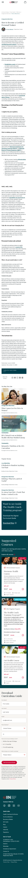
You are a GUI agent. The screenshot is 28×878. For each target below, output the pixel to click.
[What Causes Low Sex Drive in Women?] (14, 396)
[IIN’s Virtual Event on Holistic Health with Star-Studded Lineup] (14, 423)
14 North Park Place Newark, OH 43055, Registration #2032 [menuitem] (13, 854)
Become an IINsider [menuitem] (8, 819)
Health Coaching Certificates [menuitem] (10, 814)
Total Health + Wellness (15, 12)
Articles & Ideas (5, 12)
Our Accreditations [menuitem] (8, 816)
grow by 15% (19, 247)
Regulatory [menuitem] (6, 832)
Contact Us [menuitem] (6, 851)
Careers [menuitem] (5, 827)
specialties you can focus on (17, 197)
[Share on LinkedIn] (20, 378)
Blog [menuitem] (4, 824)
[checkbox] (14, 744)
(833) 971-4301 (9, 839)
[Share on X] (17, 378)
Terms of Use (6, 862)
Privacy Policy (13, 778)
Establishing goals (10, 64)
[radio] (14, 741)
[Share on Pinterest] (22, 378)
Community (5, 432)
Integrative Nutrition (6, 13)
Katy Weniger (10, 29)
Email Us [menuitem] (5, 843)
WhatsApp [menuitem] (5, 846)
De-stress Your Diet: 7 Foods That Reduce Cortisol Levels (13, 493)
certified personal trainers (9, 44)
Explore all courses (8, 554)
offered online (22, 159)
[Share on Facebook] (15, 378)
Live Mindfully (6, 463)
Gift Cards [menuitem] (5, 822)
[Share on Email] (12, 378)
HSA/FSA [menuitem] (5, 829)
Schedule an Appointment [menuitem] (9, 848)
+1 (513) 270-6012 (14, 841)
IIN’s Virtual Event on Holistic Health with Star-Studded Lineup (13, 436)
